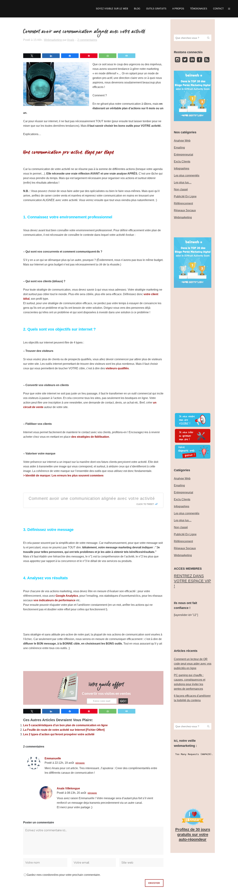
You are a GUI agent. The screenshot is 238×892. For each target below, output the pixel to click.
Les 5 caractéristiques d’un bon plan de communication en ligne (65, 725)
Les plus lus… (182, 182)
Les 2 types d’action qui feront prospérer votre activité (58, 734)
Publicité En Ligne (185, 196)
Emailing (179, 147)
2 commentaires (87, 39)
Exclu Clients (182, 161)
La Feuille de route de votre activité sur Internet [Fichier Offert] (64, 729)
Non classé (181, 189)
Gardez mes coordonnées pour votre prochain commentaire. (64, 874)
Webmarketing (53, 39)
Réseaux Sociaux (185, 210)
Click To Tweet (145, 504)
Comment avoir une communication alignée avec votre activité (92, 498)
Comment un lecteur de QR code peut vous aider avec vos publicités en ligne (192, 664)
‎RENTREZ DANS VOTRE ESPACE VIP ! (192, 581)
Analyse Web (182, 140)
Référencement (183, 203)
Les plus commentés (186, 175)
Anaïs (70, 39)
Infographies (181, 168)
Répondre (80, 763)
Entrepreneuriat (183, 154)
